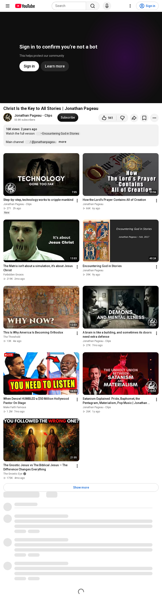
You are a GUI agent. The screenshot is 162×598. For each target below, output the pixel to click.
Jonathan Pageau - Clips (33, 115)
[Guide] (7, 5)
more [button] (62, 141)
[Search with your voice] (107, 6)
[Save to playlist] (144, 118)
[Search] (92, 6)
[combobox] (70, 5)
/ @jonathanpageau (43, 142)
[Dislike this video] (122, 118)
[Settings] (130, 5)
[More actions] (154, 118)
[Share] (134, 118)
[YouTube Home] (25, 6)
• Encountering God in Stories (60, 133)
